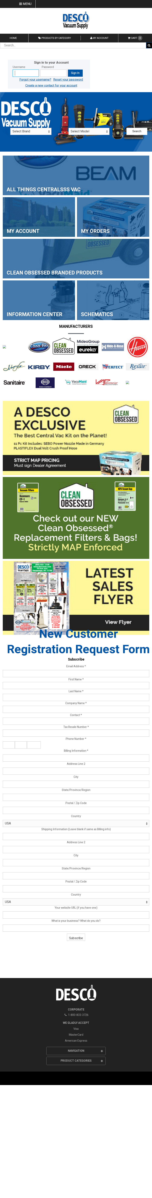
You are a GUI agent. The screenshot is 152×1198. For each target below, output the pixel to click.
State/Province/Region (76, 790)
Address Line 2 (76, 764)
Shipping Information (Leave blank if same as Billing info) (76, 829)
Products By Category (56, 38)
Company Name (76, 703)
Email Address (76, 666)
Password (48, 67)
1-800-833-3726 (78, 1015)
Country (76, 816)
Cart (136, 38)
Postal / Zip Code (76, 803)
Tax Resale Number (76, 727)
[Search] (149, 45)
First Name (76, 679)
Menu (26, 4)
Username (19, 67)
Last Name (76, 691)
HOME (13, 38)
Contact (76, 715)
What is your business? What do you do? (76, 921)
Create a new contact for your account (51, 85)
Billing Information (76, 751)
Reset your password (68, 79)
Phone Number (76, 739)
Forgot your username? (35, 79)
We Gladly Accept (76, 1023)
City (76, 777)
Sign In (75, 73)
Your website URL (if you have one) (76, 908)
